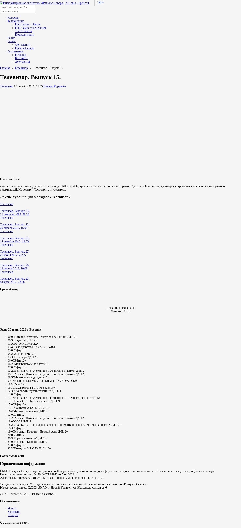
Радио (11, 37)
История (20, 54)
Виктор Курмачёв (54, 86)
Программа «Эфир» (27, 24)
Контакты (21, 58)
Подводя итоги (24, 34)
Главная (5, 68)
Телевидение (16, 21)
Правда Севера (24, 48)
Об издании (22, 44)
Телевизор (21, 68)
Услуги (12, 508)
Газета (12, 41)
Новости (13, 17)
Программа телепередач (30, 27)
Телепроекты (23, 31)
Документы (22, 61)
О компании (15, 51)
